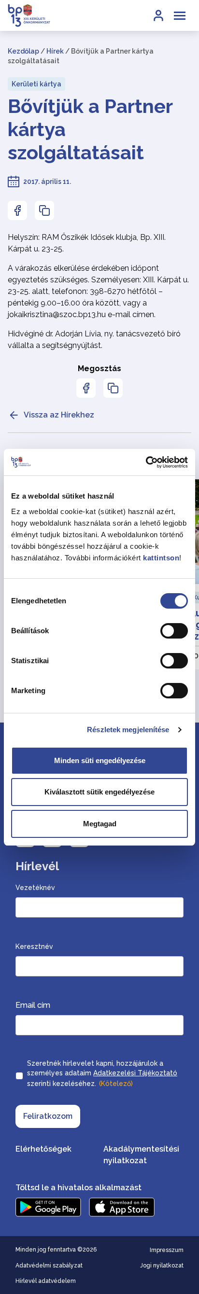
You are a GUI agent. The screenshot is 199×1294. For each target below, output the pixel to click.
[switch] (174, 631)
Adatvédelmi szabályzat (49, 1265)
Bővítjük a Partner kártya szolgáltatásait (90, 129)
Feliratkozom (47, 1116)
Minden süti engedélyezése (99, 760)
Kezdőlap (23, 51)
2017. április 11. (47, 181)
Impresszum (167, 1250)
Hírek (55, 51)
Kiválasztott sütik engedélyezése (99, 792)
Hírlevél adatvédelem (45, 1281)
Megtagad (99, 824)
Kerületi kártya (36, 84)
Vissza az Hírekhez (59, 414)
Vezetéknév (35, 887)
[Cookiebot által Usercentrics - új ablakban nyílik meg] (145, 462)
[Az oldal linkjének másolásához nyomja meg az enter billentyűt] (44, 210)
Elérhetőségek (43, 1149)
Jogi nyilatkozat (162, 1265)
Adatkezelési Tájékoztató (135, 1073)
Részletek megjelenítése (128, 729)
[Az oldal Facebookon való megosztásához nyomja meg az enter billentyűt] (17, 210)
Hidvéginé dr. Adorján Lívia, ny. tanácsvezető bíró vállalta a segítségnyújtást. (94, 339)
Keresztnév (34, 946)
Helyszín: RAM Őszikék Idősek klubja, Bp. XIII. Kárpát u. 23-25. (87, 243)
